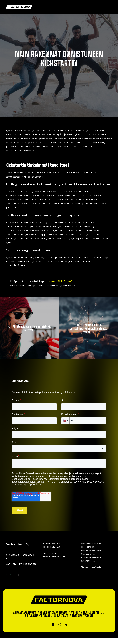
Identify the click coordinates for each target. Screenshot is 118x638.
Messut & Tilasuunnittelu (86, 612)
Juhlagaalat (61, 615)
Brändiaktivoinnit (82, 615)
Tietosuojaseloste (91, 567)
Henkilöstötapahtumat (53, 612)
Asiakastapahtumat (24, 612)
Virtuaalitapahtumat (37, 615)
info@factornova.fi (54, 556)
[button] (111, 7)
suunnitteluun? (61, 281)
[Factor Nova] (19, 6)
